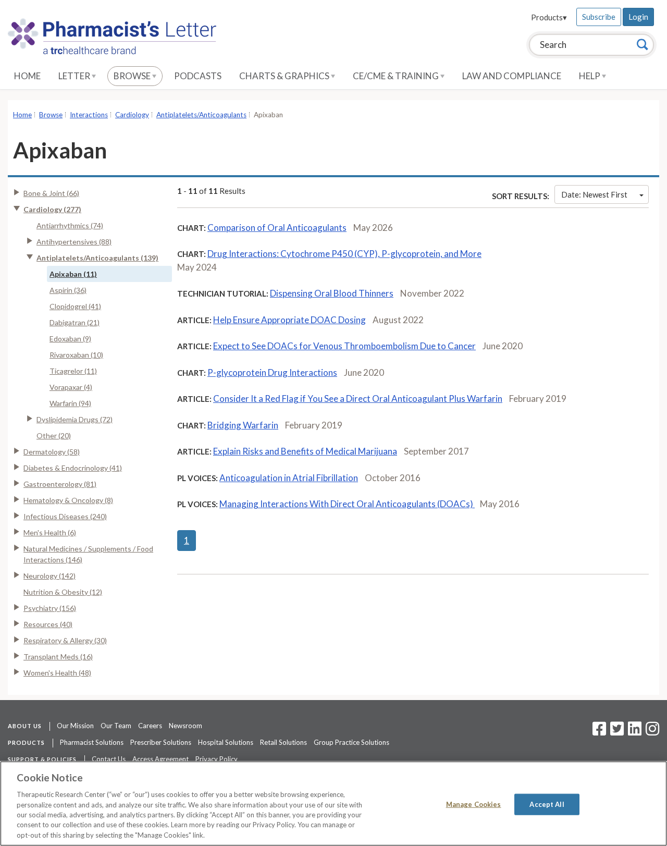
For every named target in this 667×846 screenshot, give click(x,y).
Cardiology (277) (52, 209)
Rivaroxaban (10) (76, 354)
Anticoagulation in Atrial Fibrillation (288, 477)
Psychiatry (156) (49, 608)
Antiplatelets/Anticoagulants (201, 115)
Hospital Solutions (225, 742)
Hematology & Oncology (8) (68, 500)
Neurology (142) (49, 575)
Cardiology (132, 115)
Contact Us (109, 759)
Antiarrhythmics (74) (69, 225)
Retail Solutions (283, 742)
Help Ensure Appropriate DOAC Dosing (289, 319)
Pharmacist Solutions (91, 742)
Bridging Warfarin (242, 425)
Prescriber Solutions (160, 742)
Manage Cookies (473, 804)
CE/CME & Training (396, 75)
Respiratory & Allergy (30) (65, 640)
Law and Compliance (511, 75)
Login (638, 16)
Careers (150, 725)
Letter (75, 75)
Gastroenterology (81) (59, 484)
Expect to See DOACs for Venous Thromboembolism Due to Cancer (344, 345)
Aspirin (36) (68, 290)
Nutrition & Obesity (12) (62, 591)
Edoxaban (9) (70, 338)
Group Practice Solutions (351, 742)
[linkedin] (634, 732)
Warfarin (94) (70, 403)
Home (27, 75)
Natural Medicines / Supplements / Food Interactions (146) (88, 554)
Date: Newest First (594, 194)
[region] (333, 803)
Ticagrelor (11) (73, 370)
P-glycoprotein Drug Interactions (272, 372)
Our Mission (75, 725)
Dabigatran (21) (75, 322)
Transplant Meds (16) (58, 656)
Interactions (89, 115)
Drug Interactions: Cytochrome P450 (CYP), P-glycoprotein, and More (344, 253)
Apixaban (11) (73, 273)
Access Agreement (160, 759)
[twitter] (616, 732)
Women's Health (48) (57, 672)
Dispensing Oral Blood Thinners (331, 293)
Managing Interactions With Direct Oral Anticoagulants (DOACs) (347, 503)
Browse (133, 75)
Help (590, 75)
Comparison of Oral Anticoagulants (277, 227)
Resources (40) (47, 624)
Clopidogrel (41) (75, 306)
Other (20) (53, 435)
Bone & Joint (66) (51, 193)
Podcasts (197, 75)
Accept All (546, 804)
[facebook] (599, 732)
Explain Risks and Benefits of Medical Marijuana (305, 451)
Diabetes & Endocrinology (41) (72, 467)
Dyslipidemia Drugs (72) (74, 419)
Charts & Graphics (285, 75)
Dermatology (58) (51, 451)
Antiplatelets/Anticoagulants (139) (97, 257)
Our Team (116, 725)
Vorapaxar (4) (71, 387)
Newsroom (185, 725)
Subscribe (598, 16)
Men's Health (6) (49, 532)
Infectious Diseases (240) (65, 516)
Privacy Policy (216, 759)
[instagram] (652, 732)
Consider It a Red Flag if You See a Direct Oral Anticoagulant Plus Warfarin (357, 398)
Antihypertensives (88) (74, 241)
